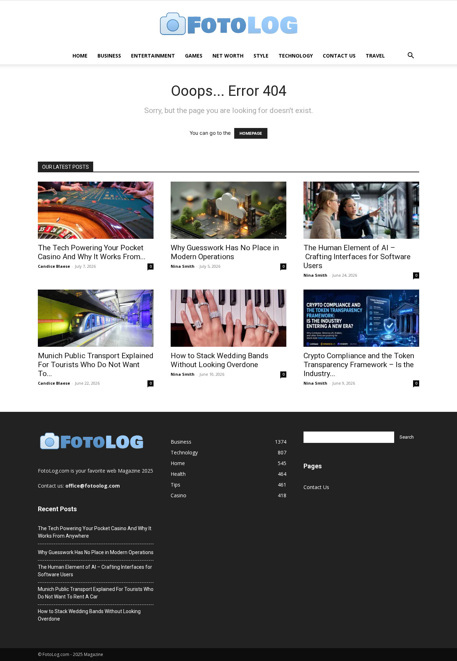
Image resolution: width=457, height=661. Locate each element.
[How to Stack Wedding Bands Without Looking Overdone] (228, 318)
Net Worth (227, 55)
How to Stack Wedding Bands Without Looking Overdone (219, 360)
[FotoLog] (228, 24)
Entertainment (153, 55)
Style (260, 55)
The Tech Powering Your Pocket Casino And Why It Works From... (92, 252)
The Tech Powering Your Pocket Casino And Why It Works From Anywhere (94, 532)
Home (79, 55)
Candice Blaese (54, 266)
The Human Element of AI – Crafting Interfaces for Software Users (357, 256)
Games (193, 55)
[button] (410, 56)
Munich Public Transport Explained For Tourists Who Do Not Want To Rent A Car (96, 593)
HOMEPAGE (251, 133)
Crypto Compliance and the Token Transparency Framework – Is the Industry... (358, 364)
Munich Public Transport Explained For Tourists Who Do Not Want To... (96, 364)
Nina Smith (183, 266)
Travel (375, 55)
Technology (295, 55)
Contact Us (339, 55)
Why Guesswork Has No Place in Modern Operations (225, 252)
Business (109, 55)
